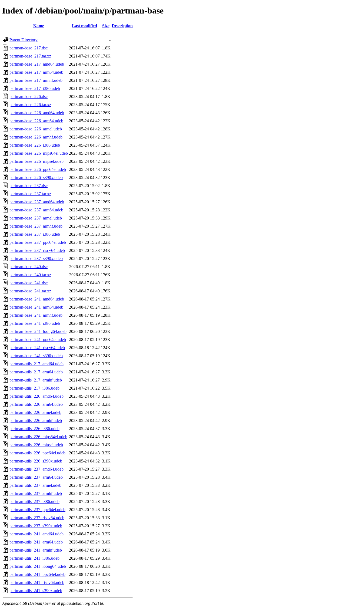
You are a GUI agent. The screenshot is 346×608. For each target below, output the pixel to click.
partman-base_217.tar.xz (30, 56)
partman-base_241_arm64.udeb (36, 307)
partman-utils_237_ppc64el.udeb (37, 509)
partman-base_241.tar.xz (30, 291)
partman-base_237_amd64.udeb (36, 202)
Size (105, 25)
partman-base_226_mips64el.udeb (38, 153)
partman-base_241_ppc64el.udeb (37, 339)
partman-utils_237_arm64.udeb (36, 477)
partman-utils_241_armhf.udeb (35, 550)
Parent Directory (23, 40)
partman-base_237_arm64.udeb (36, 210)
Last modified (84, 25)
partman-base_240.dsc (28, 266)
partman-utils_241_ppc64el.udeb (37, 574)
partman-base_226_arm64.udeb (36, 121)
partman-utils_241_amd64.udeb (36, 534)
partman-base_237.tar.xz (30, 193)
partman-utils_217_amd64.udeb (36, 364)
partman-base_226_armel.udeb (35, 129)
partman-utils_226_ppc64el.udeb (37, 453)
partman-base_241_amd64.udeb (36, 299)
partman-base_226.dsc (28, 96)
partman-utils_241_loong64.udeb (37, 566)
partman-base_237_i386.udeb (34, 234)
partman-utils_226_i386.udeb (34, 428)
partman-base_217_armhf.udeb (35, 80)
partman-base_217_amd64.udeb (36, 64)
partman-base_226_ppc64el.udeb (37, 169)
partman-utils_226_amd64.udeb (36, 396)
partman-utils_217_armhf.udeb (35, 380)
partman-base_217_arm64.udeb (36, 72)
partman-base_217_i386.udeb (34, 88)
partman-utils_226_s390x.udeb (35, 461)
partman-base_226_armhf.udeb (35, 137)
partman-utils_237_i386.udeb (34, 501)
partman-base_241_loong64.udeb (37, 331)
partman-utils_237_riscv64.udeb (36, 517)
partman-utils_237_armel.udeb (35, 485)
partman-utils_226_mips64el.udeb (38, 436)
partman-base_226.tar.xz (30, 104)
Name (38, 25)
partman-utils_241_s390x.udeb (35, 590)
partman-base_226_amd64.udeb (36, 112)
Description (122, 25)
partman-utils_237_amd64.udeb (36, 469)
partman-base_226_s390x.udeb (36, 177)
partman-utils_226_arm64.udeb (36, 404)
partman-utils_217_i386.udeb (34, 388)
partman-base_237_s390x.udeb (36, 258)
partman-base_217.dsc (28, 48)
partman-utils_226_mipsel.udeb (36, 445)
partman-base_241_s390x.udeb (36, 355)
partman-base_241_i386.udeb (34, 323)
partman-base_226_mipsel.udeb (36, 161)
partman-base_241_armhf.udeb (35, 315)
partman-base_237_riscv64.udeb (37, 250)
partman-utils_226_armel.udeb (35, 412)
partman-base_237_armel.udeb (35, 218)
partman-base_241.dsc (28, 283)
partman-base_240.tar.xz (30, 274)
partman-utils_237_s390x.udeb (35, 525)
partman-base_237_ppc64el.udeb (37, 242)
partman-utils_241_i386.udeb (34, 558)
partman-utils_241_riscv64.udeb (36, 582)
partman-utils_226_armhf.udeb (35, 420)
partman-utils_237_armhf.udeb (35, 493)
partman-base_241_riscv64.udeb (37, 347)
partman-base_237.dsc (28, 185)
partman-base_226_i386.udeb (34, 145)
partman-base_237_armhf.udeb (35, 226)
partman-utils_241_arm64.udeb (36, 542)
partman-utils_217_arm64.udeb (36, 372)
